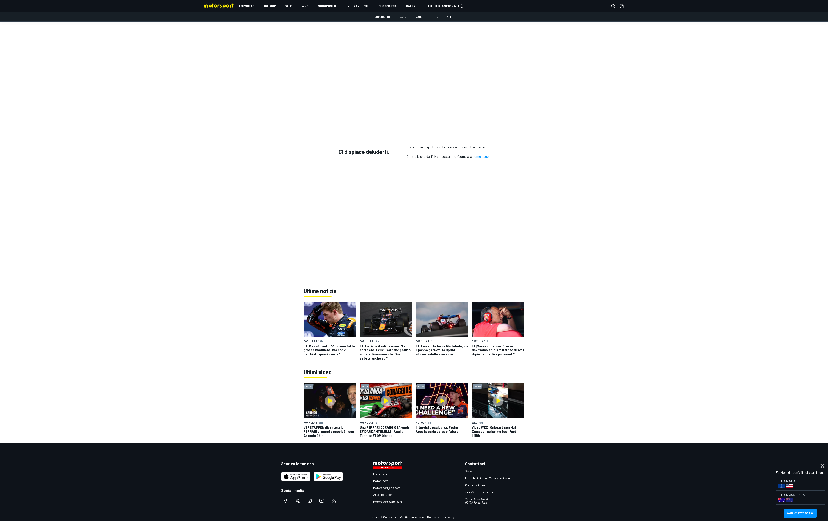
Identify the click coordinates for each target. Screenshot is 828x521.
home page (481, 156)
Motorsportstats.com (387, 501)
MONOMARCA (387, 6)
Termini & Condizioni (383, 517)
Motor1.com (380, 481)
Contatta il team (476, 485)
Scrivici (470, 471)
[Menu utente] (622, 6)
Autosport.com (383, 494)
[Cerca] (613, 6)
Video (449, 17)
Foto (435, 17)
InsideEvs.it (380, 474)
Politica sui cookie (412, 517)
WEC (288, 6)
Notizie (420, 17)
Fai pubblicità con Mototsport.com (488, 478)
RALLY (411, 6)
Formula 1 (246, 6)
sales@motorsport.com (480, 492)
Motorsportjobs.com (386, 488)
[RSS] (333, 500)
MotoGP (270, 6)
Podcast (402, 17)
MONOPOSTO (327, 6)
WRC (305, 6)
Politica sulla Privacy (440, 517)
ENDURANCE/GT (357, 6)
